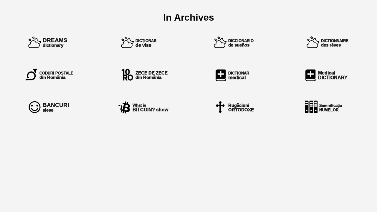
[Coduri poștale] (49, 75)
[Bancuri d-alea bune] (49, 107)
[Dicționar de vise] (142, 42)
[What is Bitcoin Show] (142, 107)
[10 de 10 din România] (142, 75)
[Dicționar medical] (234, 75)
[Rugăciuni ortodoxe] (234, 107)
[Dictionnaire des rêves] (327, 42)
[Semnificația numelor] (327, 107)
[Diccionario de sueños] (234, 42)
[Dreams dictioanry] (49, 42)
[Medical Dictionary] (327, 75)
